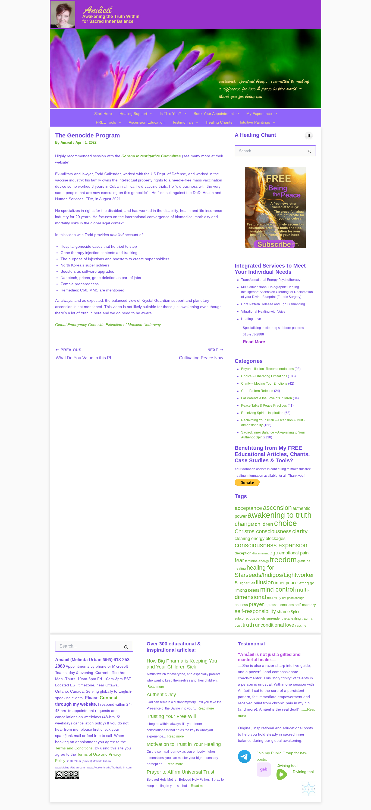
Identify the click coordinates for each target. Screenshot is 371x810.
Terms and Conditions (74, 748)
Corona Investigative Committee (151, 156)
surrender (273, 618)
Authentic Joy (161, 694)
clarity (300, 531)
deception (243, 553)
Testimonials (182, 122)
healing (240, 568)
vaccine (300, 625)
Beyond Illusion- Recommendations (267, 369)
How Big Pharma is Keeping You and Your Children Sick (182, 664)
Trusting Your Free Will (171, 716)
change (244, 523)
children (264, 524)
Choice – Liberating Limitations (264, 376)
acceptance (248, 508)
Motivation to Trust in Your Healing (184, 744)
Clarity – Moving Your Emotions (264, 383)
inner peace (286, 582)
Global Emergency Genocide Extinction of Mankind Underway (108, 324)
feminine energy (257, 561)
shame (283, 611)
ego (273, 552)
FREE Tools (106, 122)
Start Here (103, 113)
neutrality (274, 598)
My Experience (259, 113)
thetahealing (291, 618)
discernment (260, 553)
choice (285, 523)
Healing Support (133, 113)
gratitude (303, 561)
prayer (256, 604)
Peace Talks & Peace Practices (264, 405)
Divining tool (286, 765)
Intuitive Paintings (255, 122)
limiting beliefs (247, 590)
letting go (306, 583)
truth (248, 624)
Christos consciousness (263, 531)
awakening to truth (279, 515)
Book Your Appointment (214, 113)
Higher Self (246, 583)
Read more (155, 687)
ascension (277, 507)
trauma (306, 618)
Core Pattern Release (257, 391)
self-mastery (305, 604)
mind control (277, 589)
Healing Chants (219, 122)
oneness (241, 605)
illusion (265, 582)
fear (239, 560)
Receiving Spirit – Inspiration (262, 413)
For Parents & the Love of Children (266, 398)
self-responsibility (255, 611)
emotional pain (294, 552)
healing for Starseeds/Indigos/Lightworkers (274, 575)
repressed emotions (279, 605)
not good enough (293, 597)
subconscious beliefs (250, 618)
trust (238, 625)
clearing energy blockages (260, 538)
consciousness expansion (271, 545)
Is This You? (170, 113)
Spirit (295, 612)
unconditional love (274, 625)
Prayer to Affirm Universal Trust (180, 772)
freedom (283, 559)
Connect (108, 697)
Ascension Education (147, 122)
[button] (149, 113)
